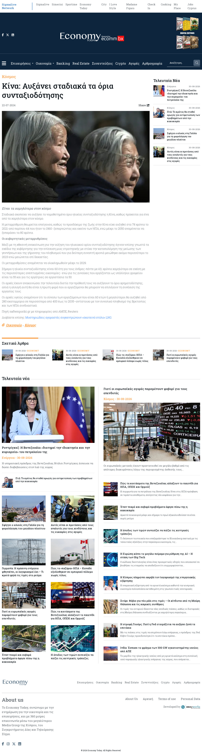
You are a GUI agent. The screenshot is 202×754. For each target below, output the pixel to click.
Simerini (57, 4)
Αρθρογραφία (152, 63)
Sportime (71, 4)
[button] (4, 63)
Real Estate (80, 63)
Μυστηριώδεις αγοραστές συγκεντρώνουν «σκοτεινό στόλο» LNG (68, 317)
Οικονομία (43, 63)
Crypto (120, 63)
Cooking (166, 4)
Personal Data (190, 699)
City (104, 4)
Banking (63, 63)
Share (142, 105)
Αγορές (134, 63)
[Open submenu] (32, 63)
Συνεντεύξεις (102, 63)
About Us (131, 699)
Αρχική (148, 699)
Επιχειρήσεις (21, 63)
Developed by (172, 706)
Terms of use (167, 699)
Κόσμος (9, 76)
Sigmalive (42, 4)
